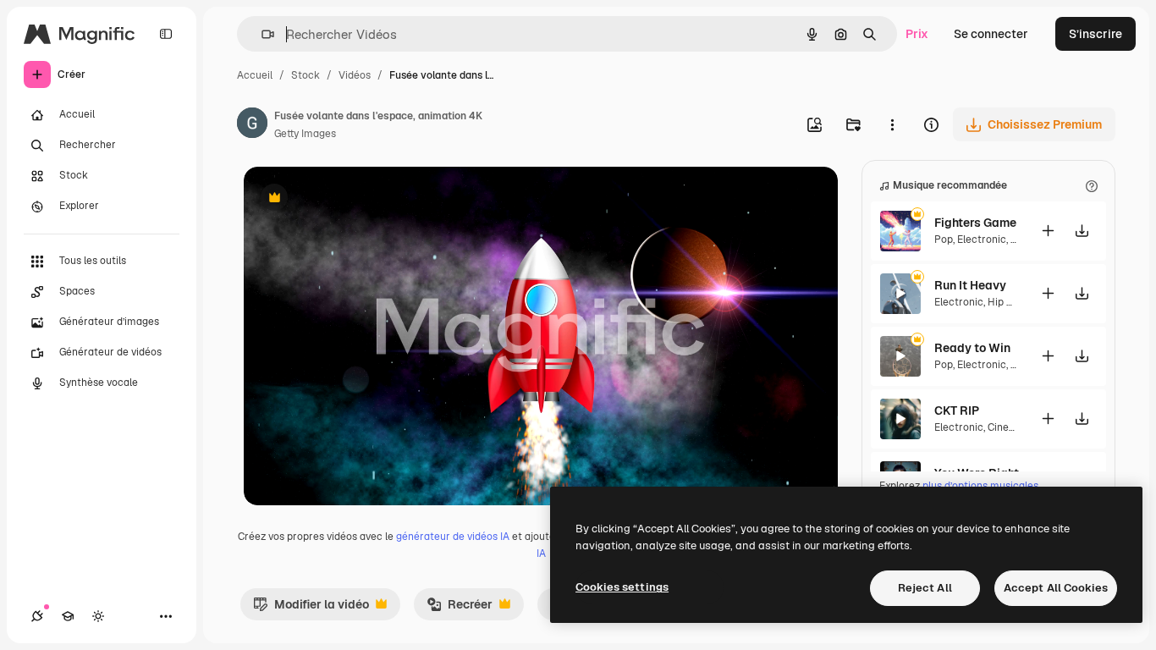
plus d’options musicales (980, 486)
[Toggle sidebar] (165, 33)
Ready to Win (972, 347)
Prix (917, 33)
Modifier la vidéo (311, 608)
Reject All (925, 588)
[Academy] (67, 616)
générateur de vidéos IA (452, 536)
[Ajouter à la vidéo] (1047, 231)
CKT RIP (956, 410)
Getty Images (305, 133)
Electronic (981, 239)
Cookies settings (622, 587)
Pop (943, 239)
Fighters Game (975, 222)
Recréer (460, 608)
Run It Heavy (970, 285)
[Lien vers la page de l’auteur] (252, 125)
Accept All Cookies (1056, 588)
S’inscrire (1095, 33)
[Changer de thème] (98, 616)
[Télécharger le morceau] (1081, 231)
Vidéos (355, 75)
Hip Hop (1007, 302)
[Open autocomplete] (261, 34)
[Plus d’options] (892, 124)
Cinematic (1012, 427)
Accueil (254, 75)
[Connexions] (37, 616)
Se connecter (991, 33)
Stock (305, 75)
